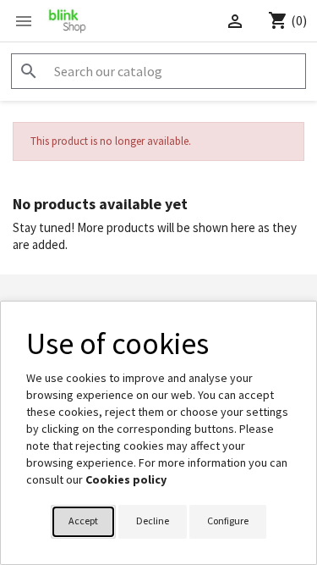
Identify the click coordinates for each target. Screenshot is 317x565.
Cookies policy (126, 479)
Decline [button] (152, 520)
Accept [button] (83, 520)
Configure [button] (228, 520)
